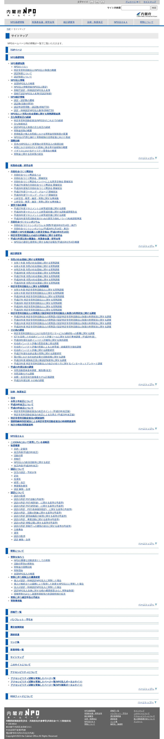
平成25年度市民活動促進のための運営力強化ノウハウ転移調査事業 (48, 218)
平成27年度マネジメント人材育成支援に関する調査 (40, 208)
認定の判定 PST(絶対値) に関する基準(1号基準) (39, 506)
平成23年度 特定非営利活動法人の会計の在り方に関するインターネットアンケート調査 (58, 363)
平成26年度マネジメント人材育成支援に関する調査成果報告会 (45, 212)
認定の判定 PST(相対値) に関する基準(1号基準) (39, 502)
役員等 (17, 479)
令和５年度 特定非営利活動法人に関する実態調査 (39, 289)
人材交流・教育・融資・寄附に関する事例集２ (37, 201)
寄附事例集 (16, 600)
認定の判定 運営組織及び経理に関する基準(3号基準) (40, 516)
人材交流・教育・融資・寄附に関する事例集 (36, 198)
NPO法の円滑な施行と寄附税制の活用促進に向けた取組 (42, 137)
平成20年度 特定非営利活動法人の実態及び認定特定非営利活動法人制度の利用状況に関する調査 (62, 326)
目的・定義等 (20, 449)
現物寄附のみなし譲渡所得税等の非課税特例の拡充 (40, 594)
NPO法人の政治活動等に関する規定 (32, 462)
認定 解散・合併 (22, 539)
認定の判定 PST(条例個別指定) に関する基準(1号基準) (43, 509)
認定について (17, 492)
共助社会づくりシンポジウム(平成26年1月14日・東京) (41, 228)
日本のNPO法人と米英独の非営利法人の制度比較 (39, 144)
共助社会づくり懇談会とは (27, 175)
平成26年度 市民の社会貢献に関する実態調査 (37, 279)
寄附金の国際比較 (23, 567)
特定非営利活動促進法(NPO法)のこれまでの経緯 (38, 120)
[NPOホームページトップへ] (21, 11)
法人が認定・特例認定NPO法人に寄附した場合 (37, 587)
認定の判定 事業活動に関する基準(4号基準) (36, 519)
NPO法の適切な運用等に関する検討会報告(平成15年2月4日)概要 (46, 242)
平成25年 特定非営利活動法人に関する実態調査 (38, 310)
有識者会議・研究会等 (43, 22)
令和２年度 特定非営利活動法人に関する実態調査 (39, 293)
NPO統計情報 (18, 97)
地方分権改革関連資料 (22, 424)
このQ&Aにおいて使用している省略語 (30, 442)
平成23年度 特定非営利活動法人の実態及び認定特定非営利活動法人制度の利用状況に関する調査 (62, 316)
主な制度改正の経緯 (21, 117)
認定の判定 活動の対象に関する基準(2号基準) (38, 512)
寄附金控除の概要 (23, 130)
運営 (16, 533)
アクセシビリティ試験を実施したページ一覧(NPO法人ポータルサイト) (46, 681)
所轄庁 (17, 459)
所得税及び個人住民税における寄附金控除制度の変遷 (41, 134)
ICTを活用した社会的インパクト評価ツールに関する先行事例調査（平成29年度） (55, 336)
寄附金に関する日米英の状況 (28, 154)
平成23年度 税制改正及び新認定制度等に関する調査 (40, 360)
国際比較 (15, 140)
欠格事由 (18, 529)
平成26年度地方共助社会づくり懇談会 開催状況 (38, 188)
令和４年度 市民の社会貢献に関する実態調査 (36, 266)
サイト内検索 (114, 7)
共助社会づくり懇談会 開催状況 (31, 178)
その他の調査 (17, 330)
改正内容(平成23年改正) (26, 452)
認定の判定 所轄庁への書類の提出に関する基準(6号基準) (42, 526)
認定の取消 (19, 536)
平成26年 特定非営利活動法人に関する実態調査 (38, 303)
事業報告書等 (20, 486)
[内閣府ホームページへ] (146, 14)
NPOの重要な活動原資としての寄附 (32, 560)
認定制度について (23, 76)
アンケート (131, 2)
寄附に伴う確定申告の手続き (25, 597)
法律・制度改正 (95, 22)
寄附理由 (18, 570)
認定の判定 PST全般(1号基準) (29, 499)
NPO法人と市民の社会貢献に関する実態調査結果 (35, 113)
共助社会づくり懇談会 (22, 171)
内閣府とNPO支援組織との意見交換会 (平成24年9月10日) (40, 232)
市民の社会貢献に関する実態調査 (27, 259)
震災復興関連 (17, 627)
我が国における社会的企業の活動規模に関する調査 (40, 357)
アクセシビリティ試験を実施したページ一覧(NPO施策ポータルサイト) (46, 685)
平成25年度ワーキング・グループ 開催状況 (35, 195)
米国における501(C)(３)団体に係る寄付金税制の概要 (40, 147)
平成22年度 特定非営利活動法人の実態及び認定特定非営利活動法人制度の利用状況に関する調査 (62, 320)
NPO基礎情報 (17, 22)
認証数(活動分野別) (23, 103)
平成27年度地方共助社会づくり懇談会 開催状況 (38, 185)
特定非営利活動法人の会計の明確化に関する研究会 (36, 235)
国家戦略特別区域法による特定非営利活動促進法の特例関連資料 (43, 421)
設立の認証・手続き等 (25, 472)
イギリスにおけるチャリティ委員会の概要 (35, 150)
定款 (16, 475)
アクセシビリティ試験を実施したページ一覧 (33, 678)
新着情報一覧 (17, 649)
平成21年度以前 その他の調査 (29, 380)
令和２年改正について (22, 401)
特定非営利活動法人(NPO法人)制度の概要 (35, 70)
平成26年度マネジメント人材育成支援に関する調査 (40, 215)
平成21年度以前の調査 (22, 367)
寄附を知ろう (17, 557)
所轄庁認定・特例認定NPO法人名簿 (32, 90)
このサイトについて (20, 664)
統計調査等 (69, 22)
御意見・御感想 (116, 724)
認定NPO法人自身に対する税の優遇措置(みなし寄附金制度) (44, 590)
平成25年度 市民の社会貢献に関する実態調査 (37, 283)
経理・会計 (19, 482)
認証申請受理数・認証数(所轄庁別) (31, 107)
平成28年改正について (22, 404)
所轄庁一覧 (16, 612)
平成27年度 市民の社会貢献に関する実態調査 (37, 276)
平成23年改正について (22, 408)
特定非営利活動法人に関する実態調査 (30, 286)
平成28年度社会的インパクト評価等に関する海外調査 (41, 340)
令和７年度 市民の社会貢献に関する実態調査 (36, 263)
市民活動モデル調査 (24, 373)
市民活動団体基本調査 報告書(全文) (32, 370)
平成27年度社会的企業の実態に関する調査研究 (37, 353)
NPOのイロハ (21, 66)
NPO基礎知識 (18, 63)
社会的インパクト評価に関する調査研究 (34, 350)
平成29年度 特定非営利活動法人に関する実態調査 (39, 296)
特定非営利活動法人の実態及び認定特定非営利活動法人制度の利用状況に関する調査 (53, 313)
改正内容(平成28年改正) (26, 465)
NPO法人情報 (18, 80)
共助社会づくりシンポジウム (25, 222)
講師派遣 (14, 634)
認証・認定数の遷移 (24, 100)
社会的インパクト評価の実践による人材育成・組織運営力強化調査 (47, 347)
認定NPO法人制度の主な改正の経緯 (32, 127)
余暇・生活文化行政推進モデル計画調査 (34, 377)
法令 (13, 398)
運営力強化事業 (18, 205)
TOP (9, 29)
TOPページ (16, 49)
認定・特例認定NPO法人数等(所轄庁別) (34, 110)
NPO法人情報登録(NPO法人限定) (31, 87)
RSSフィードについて (21, 696)
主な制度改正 (20, 124)
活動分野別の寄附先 (24, 563)
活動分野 (18, 455)
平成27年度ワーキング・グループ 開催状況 (35, 191)
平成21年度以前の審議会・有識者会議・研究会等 (35, 238)
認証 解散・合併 (22, 489)
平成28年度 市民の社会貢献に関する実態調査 (37, 273)
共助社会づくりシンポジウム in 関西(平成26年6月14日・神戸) (45, 225)
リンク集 (14, 642)
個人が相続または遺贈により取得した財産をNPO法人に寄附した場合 (49, 584)
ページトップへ (146, 158)
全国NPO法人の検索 (24, 83)
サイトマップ (150, 2)
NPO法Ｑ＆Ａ (121, 22)
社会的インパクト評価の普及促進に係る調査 (36, 343)
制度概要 (15, 445)
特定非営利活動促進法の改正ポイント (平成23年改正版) (42, 411)
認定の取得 (19, 496)
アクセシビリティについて (23, 672)
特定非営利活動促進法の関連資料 (27, 418)
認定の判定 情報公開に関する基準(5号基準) (36, 522)
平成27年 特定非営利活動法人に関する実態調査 (38, 299)
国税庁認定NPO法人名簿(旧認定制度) (33, 93)
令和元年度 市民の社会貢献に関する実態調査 (36, 269)
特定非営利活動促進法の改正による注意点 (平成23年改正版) (44, 414)
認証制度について (23, 73)
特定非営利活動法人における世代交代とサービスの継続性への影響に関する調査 (54, 333)
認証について (17, 469)
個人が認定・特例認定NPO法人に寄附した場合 (37, 580)
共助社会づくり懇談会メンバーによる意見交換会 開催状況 (43, 181)
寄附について (146, 22)
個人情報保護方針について (144, 719)
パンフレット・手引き (21, 619)
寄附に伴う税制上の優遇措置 (25, 577)
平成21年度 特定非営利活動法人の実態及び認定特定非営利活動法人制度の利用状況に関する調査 (62, 323)
